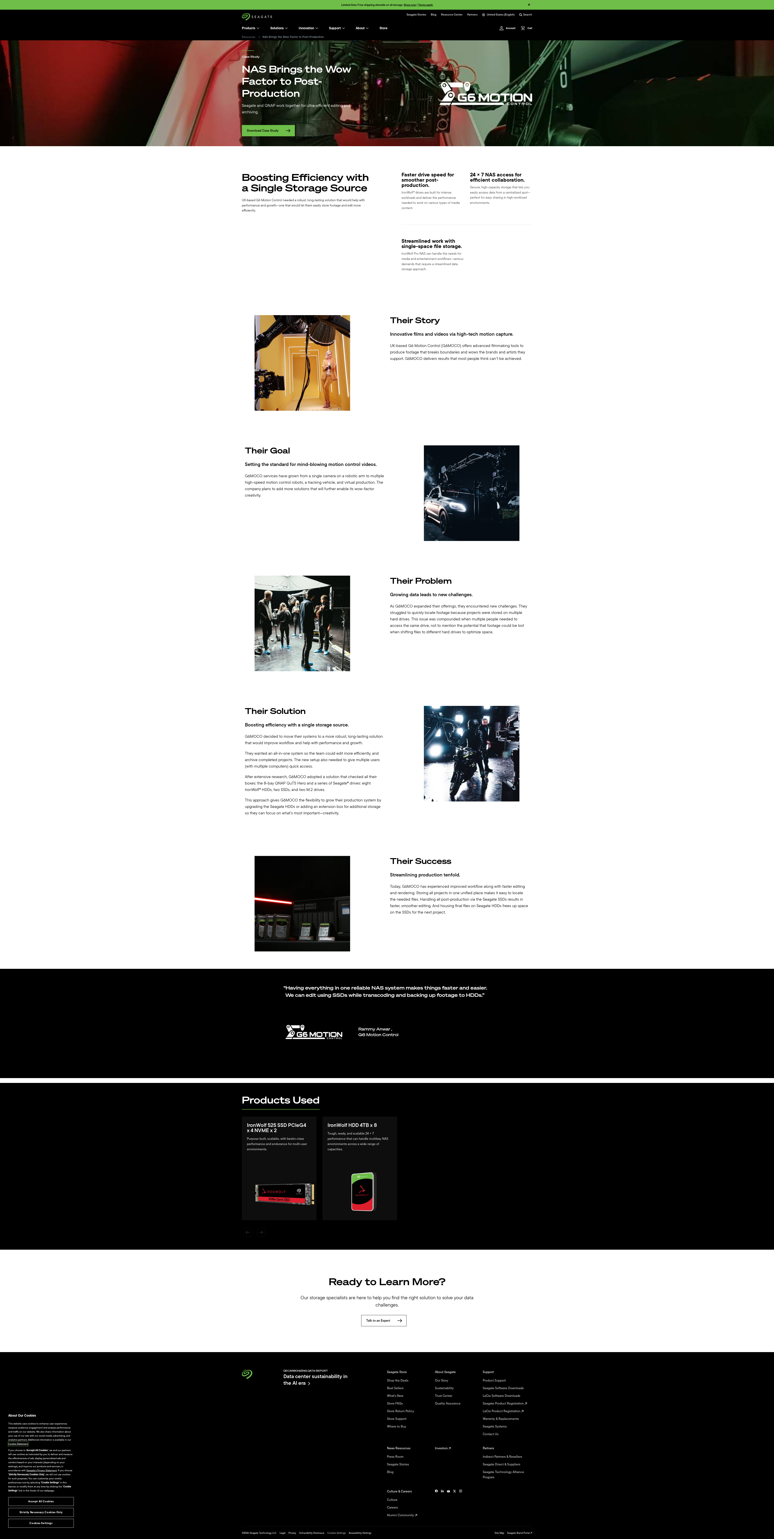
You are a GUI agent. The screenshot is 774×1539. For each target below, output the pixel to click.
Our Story (442, 1380)
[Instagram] (460, 1503)
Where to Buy (397, 1426)
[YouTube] (448, 1503)
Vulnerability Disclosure (311, 1533)
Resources (248, 37)
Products (248, 28)
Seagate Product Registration (504, 1403)
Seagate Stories (416, 15)
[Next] (261, 1232)
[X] (454, 1503)
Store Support (397, 1418)
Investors (441, 1448)
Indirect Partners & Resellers (503, 1456)
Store (383, 28)
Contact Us (491, 1434)
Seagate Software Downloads (503, 1388)
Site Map (499, 1533)
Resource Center (452, 15)
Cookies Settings (336, 1533)
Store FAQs (395, 1403)
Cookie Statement (18, 1444)
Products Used (281, 1100)
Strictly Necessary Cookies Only (41, 1512)
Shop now (410, 5)
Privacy (292, 1533)
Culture (392, 1500)
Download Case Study (263, 130)
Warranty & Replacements (501, 1418)
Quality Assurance (448, 1403)
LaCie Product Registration (502, 1411)
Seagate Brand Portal (518, 1533)
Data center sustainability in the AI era (315, 1379)
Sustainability (445, 1388)
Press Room (395, 1456)
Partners (472, 15)
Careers (393, 1507)
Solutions (277, 28)
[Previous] (248, 1232)
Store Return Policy (401, 1411)
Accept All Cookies (41, 1501)
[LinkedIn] (442, 1503)
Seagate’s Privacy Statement (41, 1470)
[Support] (343, 28)
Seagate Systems (495, 1426)
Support (335, 28)
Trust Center (444, 1395)
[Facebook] (436, 1503)
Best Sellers (395, 1388)
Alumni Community (401, 1515)
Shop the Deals (398, 1380)
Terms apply (425, 5)
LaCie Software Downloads (502, 1395)
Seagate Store (397, 1372)
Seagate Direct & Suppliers (502, 1464)
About (360, 28)
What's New (395, 1395)
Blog (433, 15)
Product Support (495, 1380)
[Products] (258, 28)
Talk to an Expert (378, 1320)
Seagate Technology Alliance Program (503, 1474)
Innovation (306, 28)
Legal (282, 1533)
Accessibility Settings (360, 1533)
